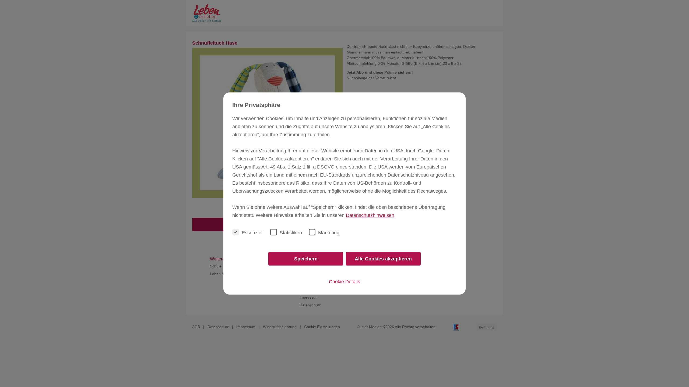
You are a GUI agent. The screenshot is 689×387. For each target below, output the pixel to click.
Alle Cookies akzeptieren (383, 258)
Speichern (306, 258)
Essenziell (252, 232)
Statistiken (291, 232)
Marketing (328, 232)
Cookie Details (344, 281)
